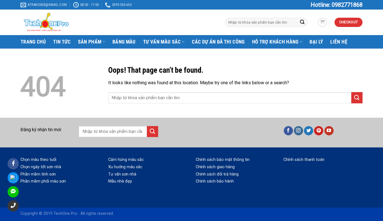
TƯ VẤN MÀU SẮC (162, 42)
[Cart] (322, 22)
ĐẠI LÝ (316, 42)
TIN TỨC (61, 42)
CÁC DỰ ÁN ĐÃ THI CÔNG (218, 42)
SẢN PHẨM (89, 42)
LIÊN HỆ (338, 42)
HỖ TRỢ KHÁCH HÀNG (275, 42)
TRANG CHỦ (33, 42)
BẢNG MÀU (124, 42)
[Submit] (357, 97)
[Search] (302, 22)
